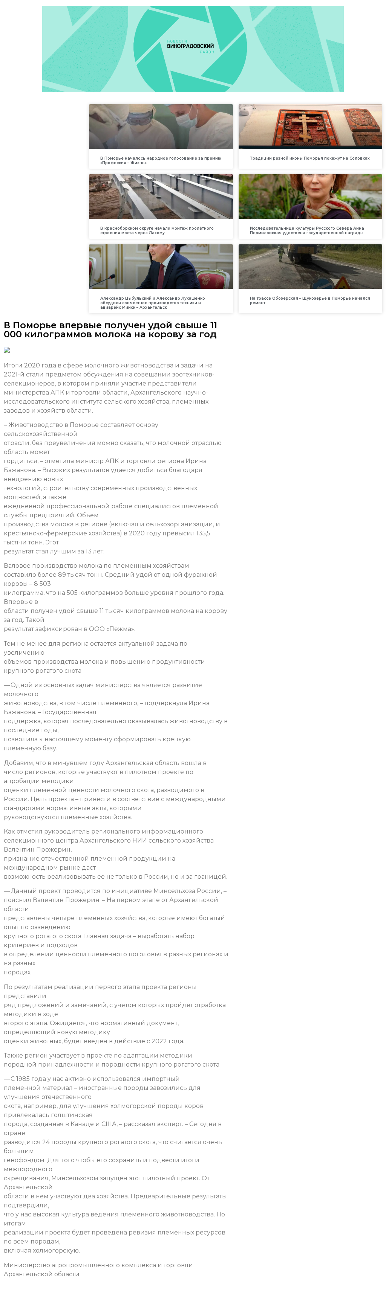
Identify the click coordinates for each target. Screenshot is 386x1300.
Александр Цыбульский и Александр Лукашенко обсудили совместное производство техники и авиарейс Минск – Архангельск (152, 303)
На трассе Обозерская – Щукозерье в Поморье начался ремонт (310, 300)
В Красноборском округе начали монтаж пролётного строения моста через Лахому (157, 230)
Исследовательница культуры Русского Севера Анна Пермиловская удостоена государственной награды (307, 230)
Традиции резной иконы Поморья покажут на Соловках (310, 158)
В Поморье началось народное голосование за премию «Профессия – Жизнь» (160, 160)
